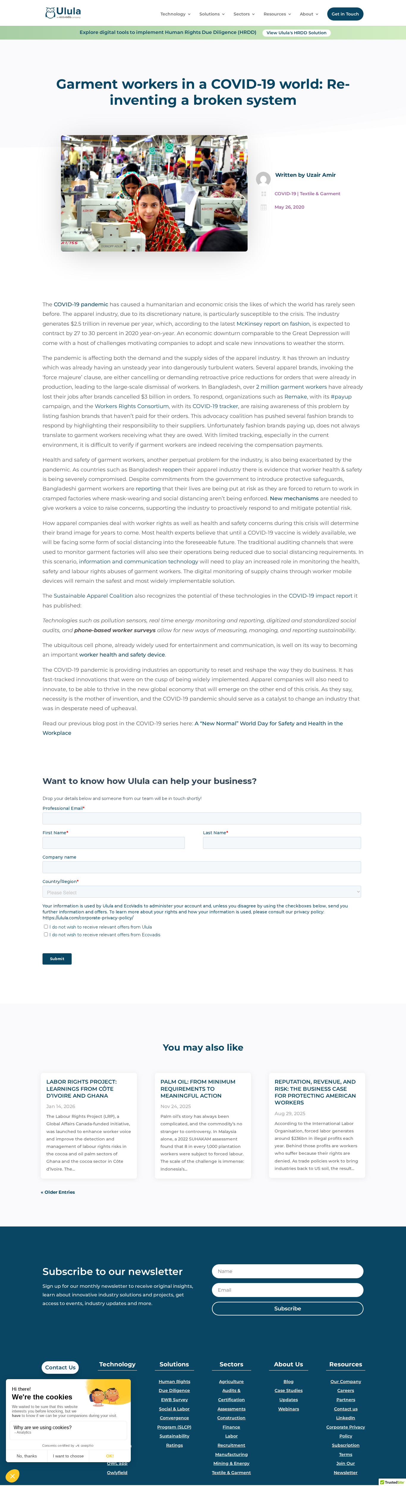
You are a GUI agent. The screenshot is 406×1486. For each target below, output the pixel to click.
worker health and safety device (122, 654)
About (306, 14)
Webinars (288, 1409)
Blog (289, 1381)
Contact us (346, 1409)
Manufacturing (231, 1454)
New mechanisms (294, 498)
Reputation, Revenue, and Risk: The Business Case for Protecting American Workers (315, 1092)
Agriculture (231, 1381)
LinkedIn (345, 1418)
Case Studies (289, 1390)
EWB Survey (174, 1399)
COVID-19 (285, 193)
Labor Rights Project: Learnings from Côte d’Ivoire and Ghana (81, 1089)
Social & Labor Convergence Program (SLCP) (174, 1418)
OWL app (117, 1463)
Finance (231, 1427)
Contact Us (60, 1367)
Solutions (209, 14)
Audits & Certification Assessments (232, 1399)
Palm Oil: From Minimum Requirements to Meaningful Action (197, 1089)
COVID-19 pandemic (81, 304)
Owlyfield (117, 1472)
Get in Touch (345, 14)
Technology (172, 14)
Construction (231, 1418)
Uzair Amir (321, 175)
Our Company (346, 1381)
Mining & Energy (231, 1463)
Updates (288, 1399)
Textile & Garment (320, 193)
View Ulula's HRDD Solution (297, 32)
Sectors (242, 14)
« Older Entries (58, 1192)
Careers (345, 1390)
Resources (275, 14)
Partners (345, 1399)
